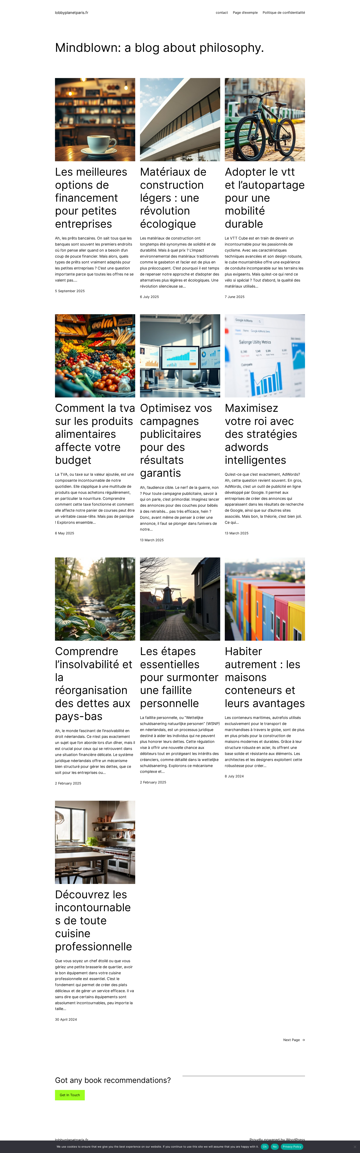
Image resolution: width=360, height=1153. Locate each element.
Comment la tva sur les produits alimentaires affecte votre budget (95, 434)
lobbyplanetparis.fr (71, 12)
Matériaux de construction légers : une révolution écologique (173, 197)
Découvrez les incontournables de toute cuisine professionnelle (93, 920)
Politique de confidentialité (284, 12)
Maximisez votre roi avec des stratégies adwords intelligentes (261, 434)
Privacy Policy (292, 1146)
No (275, 1146)
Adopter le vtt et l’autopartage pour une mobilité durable (265, 197)
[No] (355, 1147)
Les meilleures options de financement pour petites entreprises (91, 197)
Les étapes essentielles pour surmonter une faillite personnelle (179, 677)
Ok (265, 1146)
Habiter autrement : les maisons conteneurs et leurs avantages (265, 677)
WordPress (295, 1140)
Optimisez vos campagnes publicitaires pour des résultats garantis (176, 440)
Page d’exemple (245, 12)
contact (222, 12)
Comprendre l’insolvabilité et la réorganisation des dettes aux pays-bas (93, 684)
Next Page (294, 1040)
